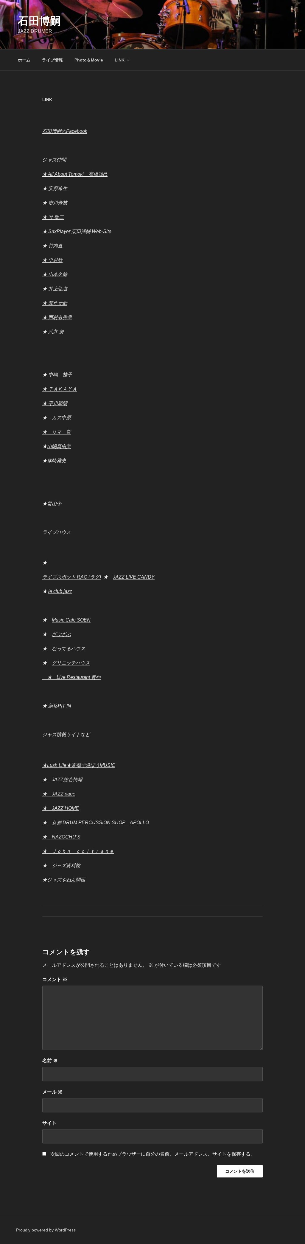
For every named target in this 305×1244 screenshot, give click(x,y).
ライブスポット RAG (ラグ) (71, 576)
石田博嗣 (39, 21)
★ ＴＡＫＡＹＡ (59, 388)
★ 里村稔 (52, 260)
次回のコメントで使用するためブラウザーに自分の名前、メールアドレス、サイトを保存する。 (152, 1154)
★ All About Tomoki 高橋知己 (75, 174)
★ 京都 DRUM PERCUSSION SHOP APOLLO (95, 822)
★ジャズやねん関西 (63, 879)
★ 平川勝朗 (54, 403)
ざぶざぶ (61, 634)
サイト (49, 1123)
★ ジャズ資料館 (61, 865)
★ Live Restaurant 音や (71, 677)
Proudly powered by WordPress (46, 1230)
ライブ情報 (52, 60)
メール (52, 1092)
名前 (50, 1060)
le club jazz (60, 591)
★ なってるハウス (63, 648)
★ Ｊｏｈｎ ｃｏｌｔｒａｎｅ (78, 851)
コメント (54, 979)
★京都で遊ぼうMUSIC (90, 765)
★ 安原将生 (54, 188)
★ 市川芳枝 (54, 202)
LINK (120, 60)
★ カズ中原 (56, 417)
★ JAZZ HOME (60, 808)
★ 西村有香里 (57, 317)
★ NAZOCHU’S (61, 836)
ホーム (24, 60)
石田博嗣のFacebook (64, 131)
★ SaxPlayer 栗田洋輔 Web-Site (76, 231)
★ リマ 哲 (56, 431)
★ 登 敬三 (53, 217)
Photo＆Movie (88, 60)
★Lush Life (54, 765)
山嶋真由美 (59, 446)
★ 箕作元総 (54, 303)
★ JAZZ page (58, 793)
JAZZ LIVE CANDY (134, 576)
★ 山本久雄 (54, 274)
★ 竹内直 (52, 245)
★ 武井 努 (53, 331)
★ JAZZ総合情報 (62, 779)
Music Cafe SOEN (71, 619)
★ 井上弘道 (54, 288)
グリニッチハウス (71, 662)
